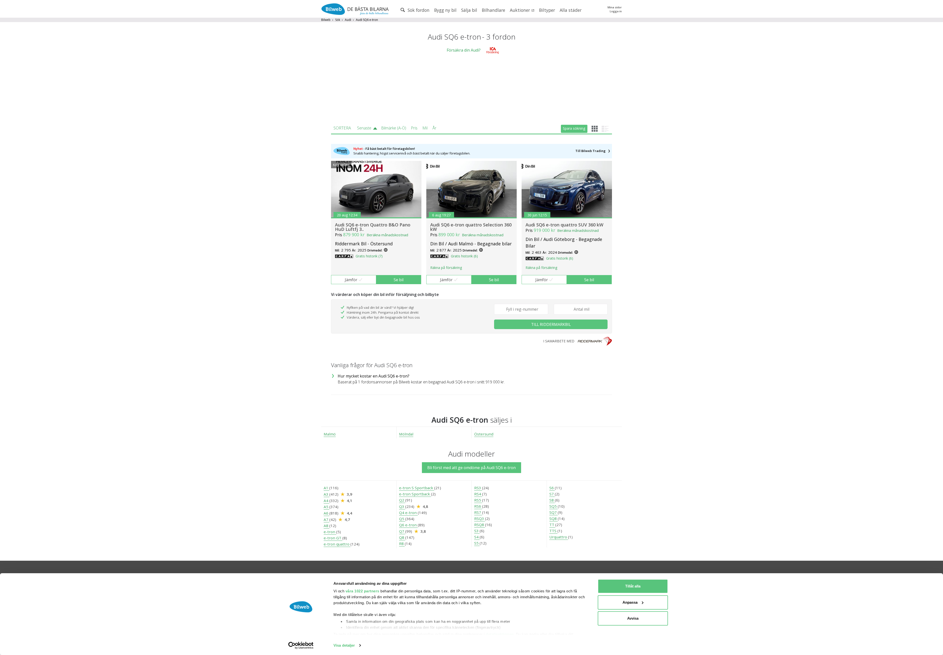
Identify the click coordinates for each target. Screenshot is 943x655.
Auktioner (520, 10)
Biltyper (547, 10)
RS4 (478, 493)
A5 (326, 506)
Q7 (402, 531)
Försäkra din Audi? (464, 50)
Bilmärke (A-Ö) (393, 128)
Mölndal (406, 434)
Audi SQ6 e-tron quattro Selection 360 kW (471, 227)
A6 (326, 513)
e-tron (330, 531)
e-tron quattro (337, 544)
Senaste (364, 128)
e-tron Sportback (415, 493)
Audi (348, 20)
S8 (552, 500)
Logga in (616, 11)
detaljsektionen (500, 634)
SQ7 (553, 512)
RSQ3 (479, 518)
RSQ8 (479, 524)
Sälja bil (469, 10)
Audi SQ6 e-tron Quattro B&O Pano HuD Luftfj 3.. (372, 227)
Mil (425, 128)
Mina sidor (615, 7)
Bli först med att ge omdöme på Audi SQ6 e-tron (471, 467)
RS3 (478, 487)
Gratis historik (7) (369, 256)
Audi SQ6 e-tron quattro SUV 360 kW (564, 225)
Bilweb (326, 20)
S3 (477, 530)
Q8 (402, 537)
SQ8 (553, 518)
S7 (552, 493)
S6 (552, 487)
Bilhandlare (493, 10)
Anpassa (630, 602)
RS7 (478, 512)
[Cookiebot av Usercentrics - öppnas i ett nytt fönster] (300, 645)
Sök (337, 20)
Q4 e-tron (408, 512)
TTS (553, 530)
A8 (326, 525)
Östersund (483, 434)
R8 (402, 543)
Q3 (402, 506)
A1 (326, 487)
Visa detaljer (344, 645)
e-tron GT (333, 537)
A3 (326, 494)
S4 (477, 536)
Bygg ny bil (445, 10)
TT (552, 524)
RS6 (478, 506)
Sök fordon (418, 10)
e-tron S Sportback (416, 487)
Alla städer (571, 10)
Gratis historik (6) (464, 256)
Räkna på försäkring (446, 267)
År (434, 128)
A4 (326, 500)
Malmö (330, 434)
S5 (477, 543)
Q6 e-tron (408, 524)
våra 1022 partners (362, 591)
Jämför (351, 279)
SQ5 (553, 506)
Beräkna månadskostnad (387, 234)
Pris (414, 128)
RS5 (478, 500)
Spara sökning (574, 128)
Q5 (402, 518)
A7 (326, 519)
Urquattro (558, 536)
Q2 (402, 500)
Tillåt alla (632, 586)
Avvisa (632, 618)
